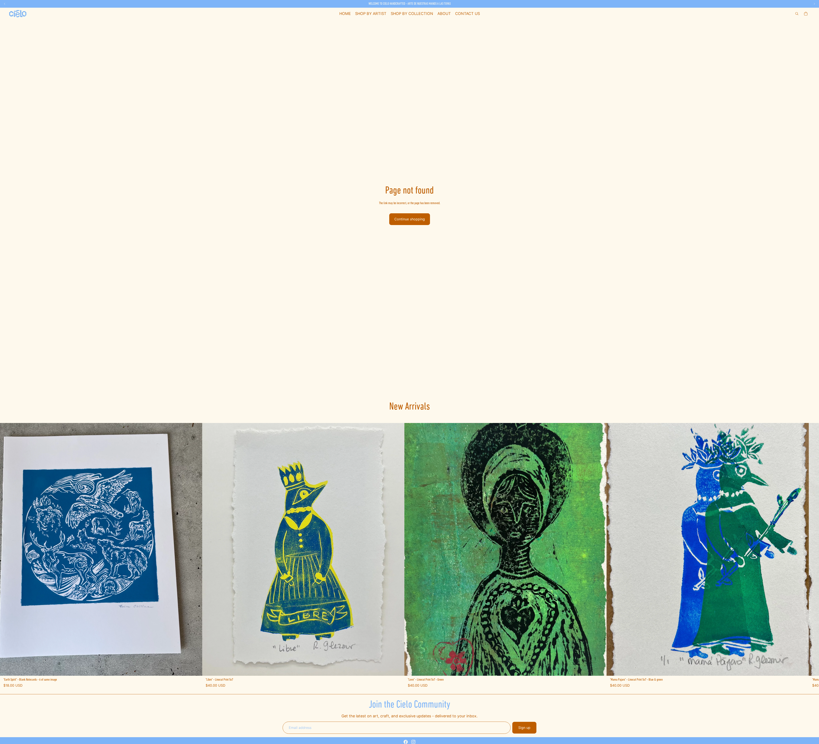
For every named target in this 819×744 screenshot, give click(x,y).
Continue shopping (409, 219)
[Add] (195, 669)
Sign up (524, 727)
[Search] (797, 13)
